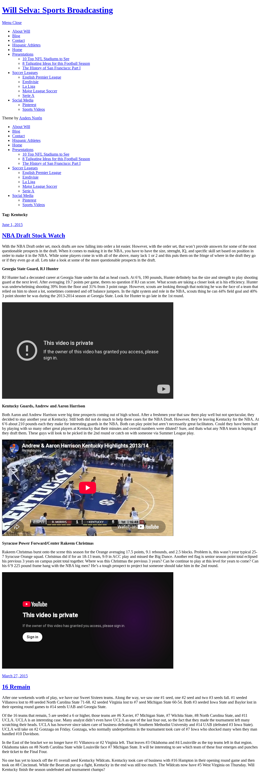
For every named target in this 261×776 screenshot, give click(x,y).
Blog (16, 36)
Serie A (28, 95)
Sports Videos (33, 109)
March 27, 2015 (15, 676)
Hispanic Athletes (26, 45)
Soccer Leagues (25, 72)
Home (17, 49)
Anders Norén (30, 118)
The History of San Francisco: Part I (51, 68)
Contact (18, 40)
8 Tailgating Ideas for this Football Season (56, 63)
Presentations (22, 54)
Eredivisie (30, 82)
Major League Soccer (39, 91)
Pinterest (29, 105)
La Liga (28, 86)
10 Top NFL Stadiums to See (45, 59)
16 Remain (16, 686)
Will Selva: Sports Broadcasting (57, 10)
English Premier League (41, 77)
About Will (21, 31)
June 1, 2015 (12, 224)
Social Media (22, 100)
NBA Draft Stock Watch (33, 235)
